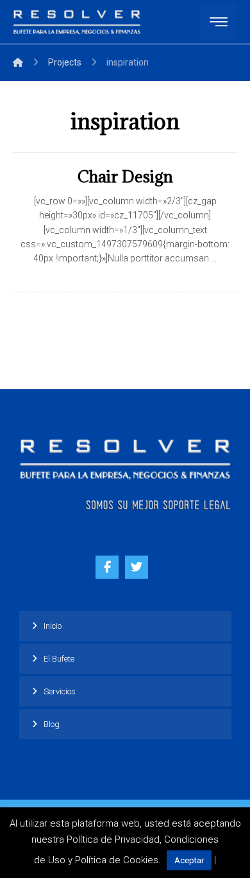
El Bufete (59, 658)
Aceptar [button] (189, 860)
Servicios (60, 691)
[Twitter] (136, 567)
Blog (52, 724)
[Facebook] (107, 567)
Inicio (53, 626)
